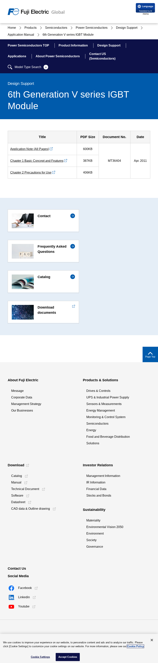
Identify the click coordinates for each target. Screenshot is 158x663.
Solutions (92, 443)
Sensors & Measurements (104, 404)
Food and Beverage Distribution (108, 436)
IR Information (95, 482)
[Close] (152, 640)
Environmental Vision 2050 (104, 527)
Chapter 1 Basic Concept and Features (36, 160)
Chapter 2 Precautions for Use (30, 172)
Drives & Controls (98, 390)
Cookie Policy (135, 646)
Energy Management (100, 410)
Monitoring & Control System (105, 417)
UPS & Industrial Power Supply (107, 397)
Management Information (103, 475)
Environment (95, 533)
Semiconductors (97, 423)
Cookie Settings (40, 656)
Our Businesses (22, 410)
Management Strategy (26, 404)
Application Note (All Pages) (29, 149)
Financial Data (96, 489)
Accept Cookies (67, 656)
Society (91, 540)
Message (17, 390)
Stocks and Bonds (98, 495)
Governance (94, 546)
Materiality (93, 520)
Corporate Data (21, 397)
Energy (91, 430)
